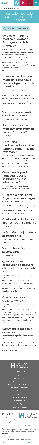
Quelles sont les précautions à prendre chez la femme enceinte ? (19, 266)
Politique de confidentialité (19, 397)
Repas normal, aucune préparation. (15, 119)
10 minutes (6, 226)
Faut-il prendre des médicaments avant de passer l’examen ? (18, 129)
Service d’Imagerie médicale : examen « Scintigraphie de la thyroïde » (16, 40)
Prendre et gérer (19, 384)
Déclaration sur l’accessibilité (19, 407)
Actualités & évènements (19, 388)
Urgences (19, 375)
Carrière (19, 391)
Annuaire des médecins (19, 381)
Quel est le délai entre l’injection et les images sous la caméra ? (18, 198)
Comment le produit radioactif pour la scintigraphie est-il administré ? (16, 177)
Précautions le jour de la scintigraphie (19, 234)
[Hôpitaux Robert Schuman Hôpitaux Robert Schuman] (4, 3)
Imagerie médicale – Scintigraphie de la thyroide (19, 16)
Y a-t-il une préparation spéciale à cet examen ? (18, 114)
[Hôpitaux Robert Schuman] (19, 365)
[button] (36, 3)
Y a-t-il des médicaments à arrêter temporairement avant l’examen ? (18, 147)
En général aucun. (8, 255)
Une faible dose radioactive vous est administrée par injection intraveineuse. (16, 187)
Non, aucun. (6, 136)
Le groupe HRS (19, 378)
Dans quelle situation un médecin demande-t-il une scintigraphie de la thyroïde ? (19, 81)
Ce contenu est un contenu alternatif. (17, 28)
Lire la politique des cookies (10, 436)
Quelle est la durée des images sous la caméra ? (19, 221)
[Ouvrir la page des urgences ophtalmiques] (23, 3)
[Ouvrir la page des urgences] (30, 3)
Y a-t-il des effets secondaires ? (14, 250)
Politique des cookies (19, 400)
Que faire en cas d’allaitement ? (13, 299)
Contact (19, 394)
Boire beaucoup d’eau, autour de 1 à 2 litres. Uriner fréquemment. (18, 241)
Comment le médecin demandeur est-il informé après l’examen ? (18, 333)
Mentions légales (19, 404)
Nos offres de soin (11, 8)
